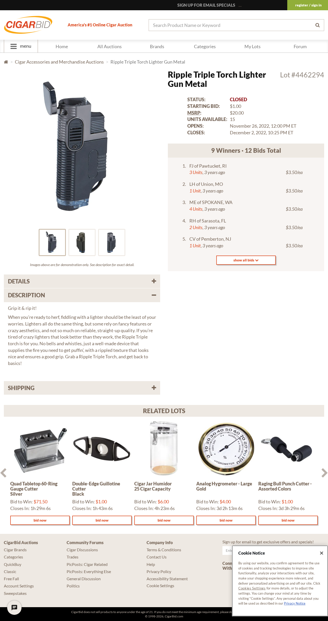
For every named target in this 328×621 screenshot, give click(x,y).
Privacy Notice (294, 603)
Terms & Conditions (164, 549)
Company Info (160, 542)
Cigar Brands (15, 549)
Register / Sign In (308, 5)
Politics (73, 585)
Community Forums (85, 542)
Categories (205, 46)
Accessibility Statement (167, 578)
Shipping (21, 387)
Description (26, 295)
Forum (300, 46)
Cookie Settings (160, 585)
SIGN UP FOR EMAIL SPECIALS (206, 5)
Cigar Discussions (82, 549)
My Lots (252, 46)
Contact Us (157, 556)
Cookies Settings (252, 588)
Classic (10, 571)
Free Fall (11, 578)
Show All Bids (244, 260)
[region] (280, 580)
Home (62, 46)
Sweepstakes (15, 593)
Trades (72, 556)
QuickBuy (12, 564)
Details (19, 281)
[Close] (321, 553)
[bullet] (52, 242)
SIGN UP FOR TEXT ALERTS (267, 5)
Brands (157, 46)
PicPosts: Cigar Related (87, 564)
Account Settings (19, 585)
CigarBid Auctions (21, 542)
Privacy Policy (159, 571)
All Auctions (109, 46)
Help (151, 564)
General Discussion (84, 578)
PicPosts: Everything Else (89, 571)
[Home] (28, 25)
